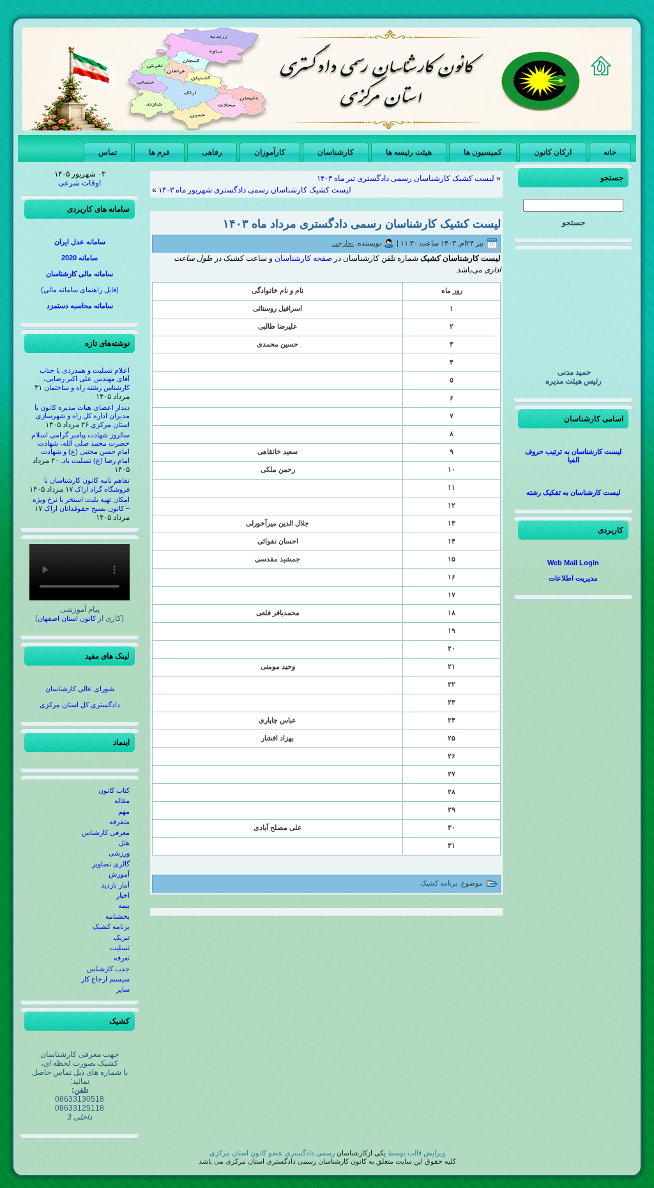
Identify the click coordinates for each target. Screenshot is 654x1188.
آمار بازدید (115, 885)
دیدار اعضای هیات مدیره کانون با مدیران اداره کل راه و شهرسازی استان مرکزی (82, 415)
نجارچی (343, 243)
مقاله (122, 800)
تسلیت (120, 947)
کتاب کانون (114, 790)
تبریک (122, 937)
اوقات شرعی (79, 182)
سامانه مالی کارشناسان (79, 273)
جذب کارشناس (108, 969)
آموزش (119, 874)
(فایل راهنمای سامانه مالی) (80, 289)
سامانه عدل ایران (79, 242)
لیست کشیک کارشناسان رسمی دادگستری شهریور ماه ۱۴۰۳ (254, 189)
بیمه (124, 905)
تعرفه (122, 958)
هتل (124, 843)
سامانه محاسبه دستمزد (80, 305)
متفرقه (119, 821)
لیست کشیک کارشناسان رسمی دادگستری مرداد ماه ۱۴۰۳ (362, 223)
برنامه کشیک (111, 926)
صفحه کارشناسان (303, 258)
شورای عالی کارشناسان (79, 688)
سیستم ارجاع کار (105, 979)
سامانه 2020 (79, 258)
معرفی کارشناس (106, 832)
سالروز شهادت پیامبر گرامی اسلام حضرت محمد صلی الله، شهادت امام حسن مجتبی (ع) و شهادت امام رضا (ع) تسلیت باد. (80, 447)
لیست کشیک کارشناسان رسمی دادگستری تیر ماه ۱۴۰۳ (405, 178)
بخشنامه (117, 916)
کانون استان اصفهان (67, 618)
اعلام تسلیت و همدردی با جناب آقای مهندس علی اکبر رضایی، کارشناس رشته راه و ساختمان (85, 378)
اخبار (123, 895)
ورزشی (119, 853)
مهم (124, 811)
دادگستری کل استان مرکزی (80, 704)
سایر (123, 989)
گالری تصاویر (111, 864)
